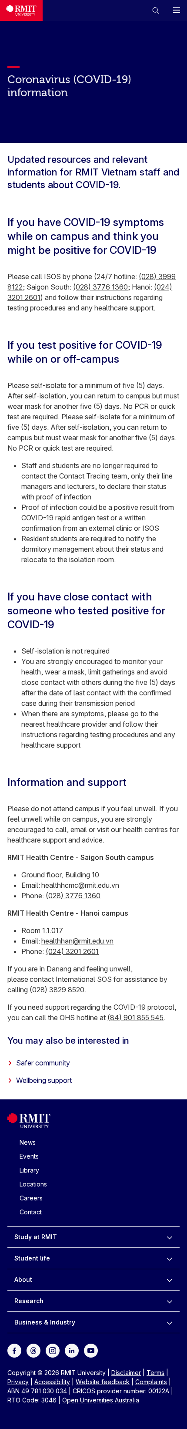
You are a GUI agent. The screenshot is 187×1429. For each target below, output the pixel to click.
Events (29, 1156)
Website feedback (103, 1381)
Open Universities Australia (100, 1400)
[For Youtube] (91, 1349)
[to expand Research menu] (169, 1301)
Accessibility (52, 1381)
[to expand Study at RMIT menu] (169, 1237)
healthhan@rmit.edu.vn (77, 941)
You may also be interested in (68, 1040)
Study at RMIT (35, 1236)
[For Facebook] (14, 1349)
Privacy (18, 1381)
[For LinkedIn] (72, 1349)
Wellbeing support (44, 1080)
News (28, 1142)
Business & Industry (44, 1322)
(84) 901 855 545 (135, 1017)
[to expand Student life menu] (169, 1258)
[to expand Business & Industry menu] (169, 1322)
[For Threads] (33, 1349)
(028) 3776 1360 (100, 287)
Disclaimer (126, 1372)
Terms (155, 1372)
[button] (155, 10)
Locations (33, 1184)
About (23, 1279)
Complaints (151, 1381)
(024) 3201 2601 (72, 951)
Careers (31, 1198)
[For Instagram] (53, 1349)
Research (28, 1300)
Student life (32, 1258)
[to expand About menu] (169, 1280)
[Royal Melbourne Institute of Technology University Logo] (21, 10)
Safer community (43, 1062)
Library (29, 1170)
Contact (31, 1212)
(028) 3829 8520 (57, 989)
